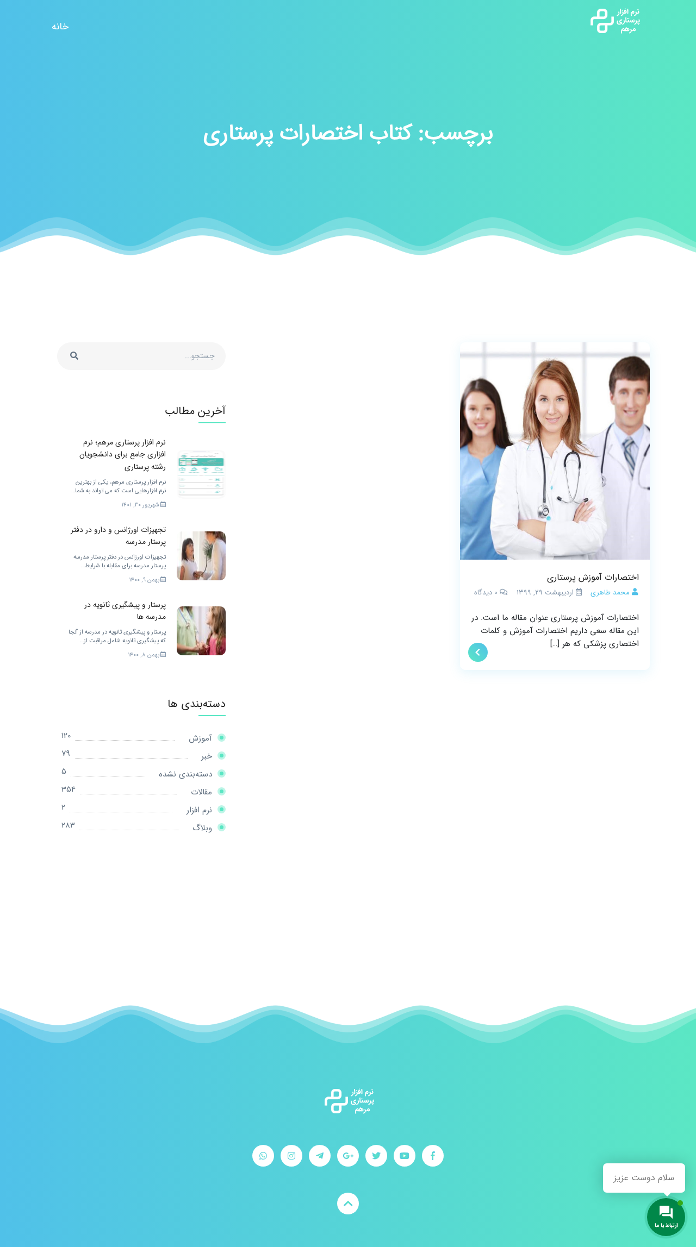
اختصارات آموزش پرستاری (593, 577)
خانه (60, 26)
